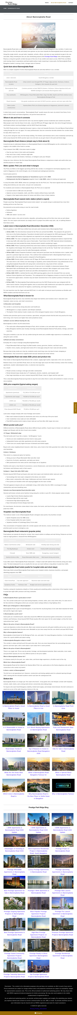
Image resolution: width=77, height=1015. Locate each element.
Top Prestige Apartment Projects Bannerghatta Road (38, 975)
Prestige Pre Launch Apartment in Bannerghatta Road (62, 914)
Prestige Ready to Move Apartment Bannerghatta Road (38, 956)
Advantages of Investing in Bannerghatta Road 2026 (14, 850)
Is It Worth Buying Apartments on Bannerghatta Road (38, 729)
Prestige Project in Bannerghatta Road (62, 850)
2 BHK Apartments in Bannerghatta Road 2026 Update (38, 830)
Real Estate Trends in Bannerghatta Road (14, 750)
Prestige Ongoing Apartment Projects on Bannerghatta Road (14, 914)
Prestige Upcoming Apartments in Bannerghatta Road (62, 872)
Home (47, 2)
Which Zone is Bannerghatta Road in (13, 795)
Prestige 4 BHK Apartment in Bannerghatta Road (38, 892)
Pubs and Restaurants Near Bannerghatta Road (63, 729)
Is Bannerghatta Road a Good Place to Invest (14, 707)
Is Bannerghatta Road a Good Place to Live (38, 707)
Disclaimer (43, 1008)
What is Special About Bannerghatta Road (63, 774)
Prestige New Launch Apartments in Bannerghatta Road (62, 893)
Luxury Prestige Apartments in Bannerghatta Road (38, 871)
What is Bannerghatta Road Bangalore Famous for (38, 774)
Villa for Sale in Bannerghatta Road (63, 750)
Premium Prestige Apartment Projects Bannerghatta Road (62, 934)
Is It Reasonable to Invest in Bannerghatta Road (13, 729)
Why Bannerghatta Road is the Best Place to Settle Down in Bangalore (38, 796)
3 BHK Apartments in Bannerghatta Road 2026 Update (62, 830)
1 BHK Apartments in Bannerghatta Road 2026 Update (14, 830)
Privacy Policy (34, 1008)
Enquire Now (75, 408)
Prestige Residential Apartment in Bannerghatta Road (62, 956)
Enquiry (39, 1013)
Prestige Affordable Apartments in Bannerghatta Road (14, 872)
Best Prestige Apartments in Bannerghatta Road (14, 934)
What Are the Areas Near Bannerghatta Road (13, 774)
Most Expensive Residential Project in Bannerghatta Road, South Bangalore (38, 851)
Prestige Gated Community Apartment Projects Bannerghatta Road (14, 956)
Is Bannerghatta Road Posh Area (63, 707)
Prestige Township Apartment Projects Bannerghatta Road (14, 975)
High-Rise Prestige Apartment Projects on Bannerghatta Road (38, 935)
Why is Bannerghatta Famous (63, 794)
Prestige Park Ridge (51, 56)
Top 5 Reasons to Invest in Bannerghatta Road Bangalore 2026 (38, 751)
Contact (70, 2)
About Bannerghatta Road (58, 2)
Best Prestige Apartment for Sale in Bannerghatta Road (14, 892)
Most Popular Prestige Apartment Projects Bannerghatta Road (38, 914)
